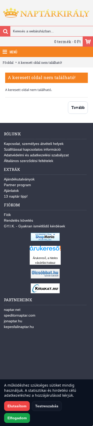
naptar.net (12, 310)
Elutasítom (16, 406)
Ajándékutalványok (19, 179)
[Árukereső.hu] (45, 250)
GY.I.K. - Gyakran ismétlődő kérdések (34, 226)
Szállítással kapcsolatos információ (32, 149)
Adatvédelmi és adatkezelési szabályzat (36, 155)
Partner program (17, 185)
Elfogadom (17, 418)
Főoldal (8, 62)
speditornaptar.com (19, 315)
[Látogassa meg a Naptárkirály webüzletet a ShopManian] (45, 239)
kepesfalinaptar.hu (19, 327)
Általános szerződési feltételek (28, 161)
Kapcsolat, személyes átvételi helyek (34, 144)
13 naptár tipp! (16, 196)
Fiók (7, 215)
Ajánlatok (11, 190)
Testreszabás (46, 406)
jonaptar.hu (13, 321)
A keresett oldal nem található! (40, 62)
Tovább (77, 107)
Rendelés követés (18, 220)
